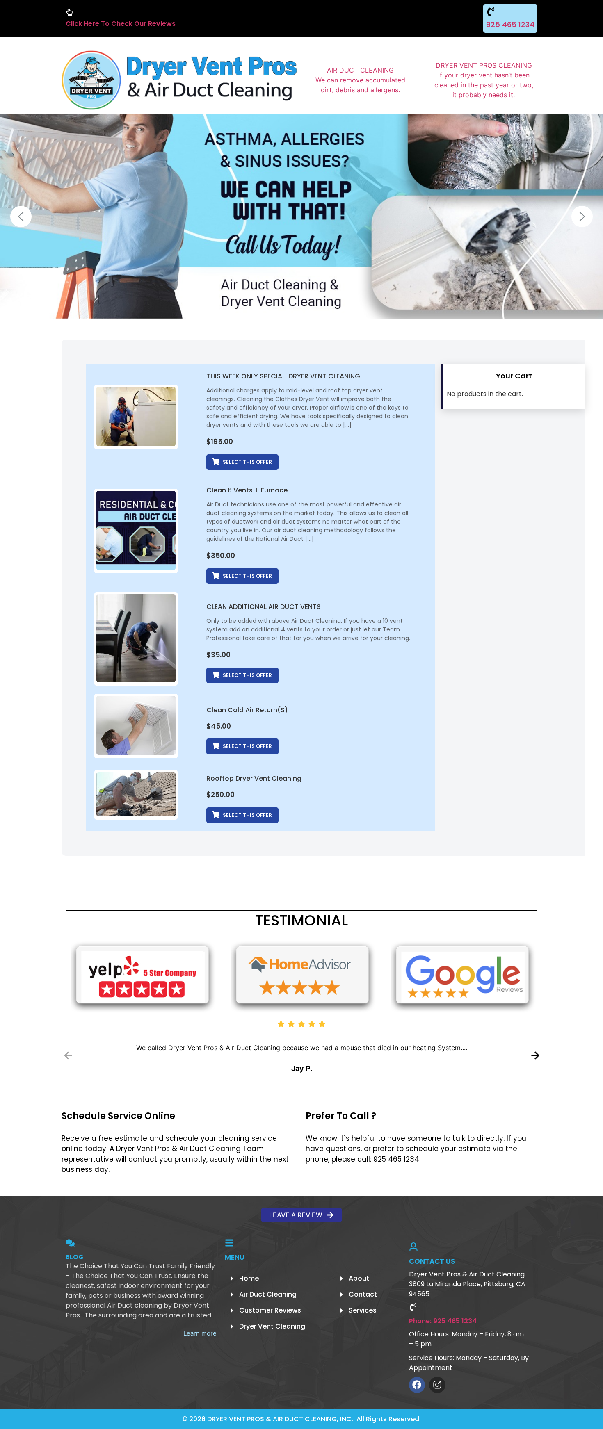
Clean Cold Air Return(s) (247, 710)
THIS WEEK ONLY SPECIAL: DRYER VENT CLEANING (283, 376)
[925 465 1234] (491, 11)
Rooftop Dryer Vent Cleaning (254, 778)
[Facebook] (417, 1385)
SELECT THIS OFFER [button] (247, 461)
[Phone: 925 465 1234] (413, 1307)
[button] (21, 216)
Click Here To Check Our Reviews (121, 23)
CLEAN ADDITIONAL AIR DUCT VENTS (263, 606)
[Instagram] (437, 1385)
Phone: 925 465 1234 (443, 1321)
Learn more (200, 1333)
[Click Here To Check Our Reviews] (69, 12)
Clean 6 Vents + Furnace (247, 490)
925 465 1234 (510, 24)
